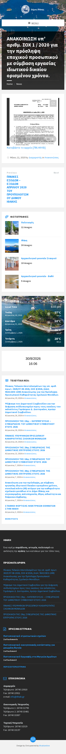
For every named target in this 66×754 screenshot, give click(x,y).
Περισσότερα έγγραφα (14, 666)
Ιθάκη (24, 240)
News (19, 83)
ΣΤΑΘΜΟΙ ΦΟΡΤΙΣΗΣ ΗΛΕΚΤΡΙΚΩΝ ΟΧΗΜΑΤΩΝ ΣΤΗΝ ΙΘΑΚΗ (30, 507)
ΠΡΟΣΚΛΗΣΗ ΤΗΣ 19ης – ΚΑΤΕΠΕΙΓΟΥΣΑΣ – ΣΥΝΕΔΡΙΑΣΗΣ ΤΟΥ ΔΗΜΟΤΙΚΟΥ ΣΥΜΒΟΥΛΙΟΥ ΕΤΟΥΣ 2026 (29, 423)
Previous (12, 172)
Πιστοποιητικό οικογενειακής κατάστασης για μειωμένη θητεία (29, 646)
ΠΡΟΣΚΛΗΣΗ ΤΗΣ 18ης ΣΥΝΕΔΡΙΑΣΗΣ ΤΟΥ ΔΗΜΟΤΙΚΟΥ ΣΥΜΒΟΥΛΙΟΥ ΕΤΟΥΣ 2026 (27, 460)
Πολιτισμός (27, 222)
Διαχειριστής (35, 157)
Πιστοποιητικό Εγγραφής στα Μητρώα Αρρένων (30, 656)
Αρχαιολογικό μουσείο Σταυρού (39, 258)
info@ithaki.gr (17, 696)
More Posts (11, 519)
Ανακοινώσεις (52, 157)
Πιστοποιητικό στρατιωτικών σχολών (24, 635)
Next (56, 172)
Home (10, 83)
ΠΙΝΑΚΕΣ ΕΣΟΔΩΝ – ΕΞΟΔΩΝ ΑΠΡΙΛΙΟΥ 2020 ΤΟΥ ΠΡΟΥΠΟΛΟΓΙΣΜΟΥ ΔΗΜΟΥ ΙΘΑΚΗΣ (17, 189)
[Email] (33, 739)
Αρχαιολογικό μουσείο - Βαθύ (37, 276)
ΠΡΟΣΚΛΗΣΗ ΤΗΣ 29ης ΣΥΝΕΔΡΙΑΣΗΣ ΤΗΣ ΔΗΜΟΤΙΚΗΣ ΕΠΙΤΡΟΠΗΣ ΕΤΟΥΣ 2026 (27, 449)
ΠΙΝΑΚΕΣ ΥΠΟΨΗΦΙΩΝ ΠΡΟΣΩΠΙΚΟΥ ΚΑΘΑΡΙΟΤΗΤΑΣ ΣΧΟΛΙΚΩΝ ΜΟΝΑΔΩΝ (25, 437)
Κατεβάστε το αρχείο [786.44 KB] (26, 147)
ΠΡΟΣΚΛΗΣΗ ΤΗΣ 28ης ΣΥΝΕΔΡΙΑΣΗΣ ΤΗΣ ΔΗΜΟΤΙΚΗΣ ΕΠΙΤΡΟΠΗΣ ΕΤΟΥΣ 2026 (27, 472)
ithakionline (44, 745)
